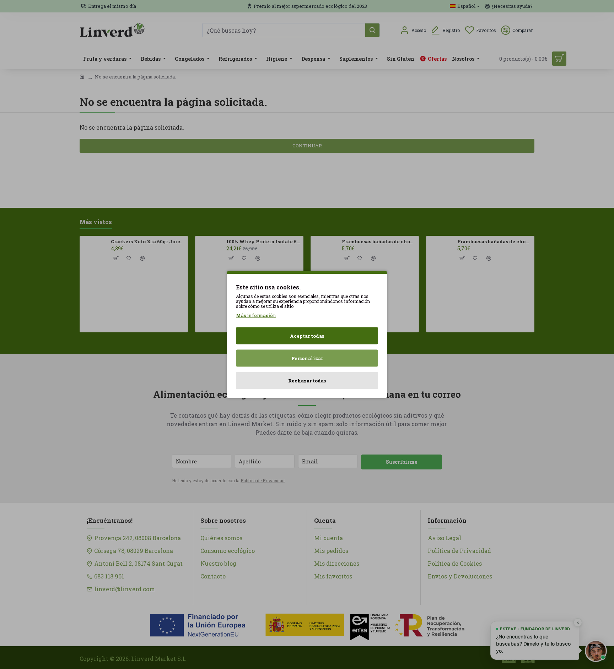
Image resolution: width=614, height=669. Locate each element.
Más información (256, 315)
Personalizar (307, 358)
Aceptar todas (307, 336)
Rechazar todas (307, 380)
